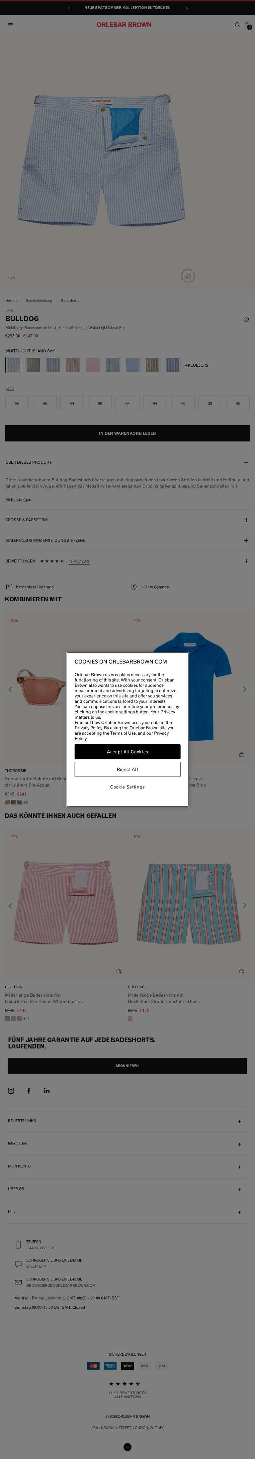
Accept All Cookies (127, 751)
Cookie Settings (127, 787)
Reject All (127, 769)
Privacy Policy (88, 727)
